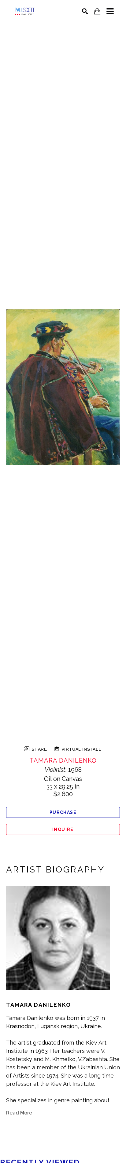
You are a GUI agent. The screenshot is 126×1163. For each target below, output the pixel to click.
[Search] (85, 11)
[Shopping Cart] (97, 11)
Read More (19, 1113)
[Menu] (110, 11)
